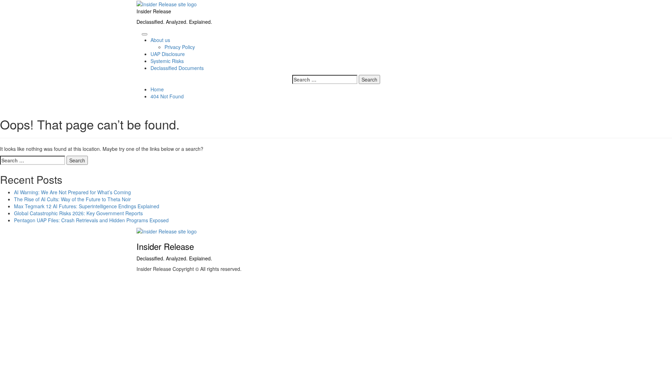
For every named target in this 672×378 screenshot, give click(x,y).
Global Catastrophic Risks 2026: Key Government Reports (78, 213)
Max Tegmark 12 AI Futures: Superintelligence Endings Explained (86, 206)
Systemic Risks (167, 60)
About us (160, 39)
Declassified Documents (177, 67)
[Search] (138, 32)
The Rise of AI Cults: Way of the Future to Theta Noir (72, 199)
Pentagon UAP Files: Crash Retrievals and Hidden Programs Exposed (91, 220)
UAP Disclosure (167, 53)
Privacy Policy (179, 46)
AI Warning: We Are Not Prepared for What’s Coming (72, 192)
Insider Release (153, 11)
